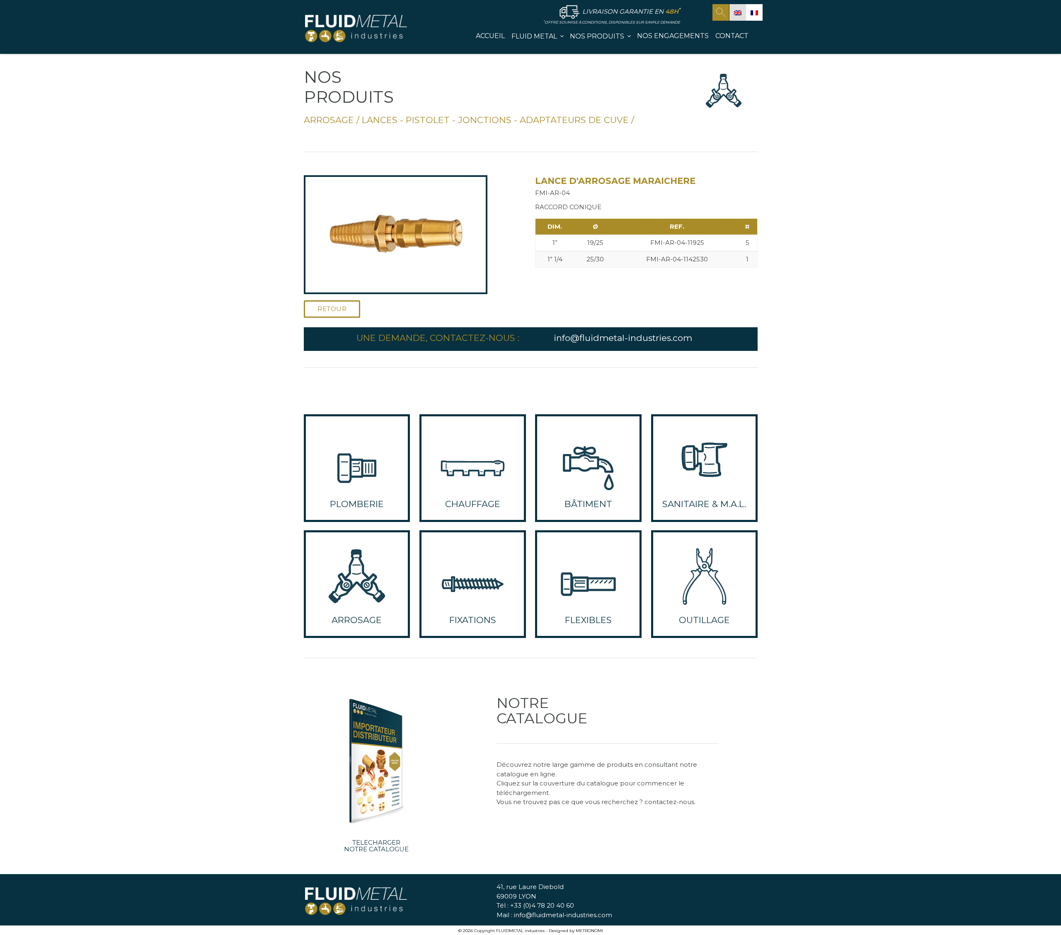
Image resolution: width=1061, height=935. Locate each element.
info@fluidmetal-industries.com (623, 338)
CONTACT (732, 36)
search (720, 12)
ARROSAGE (329, 120)
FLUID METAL (534, 36)
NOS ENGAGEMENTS (673, 36)
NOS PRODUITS (597, 36)
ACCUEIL (490, 36)
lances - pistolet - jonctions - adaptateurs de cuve (495, 120)
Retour (331, 309)
